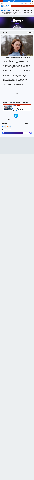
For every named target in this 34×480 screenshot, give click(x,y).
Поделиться (30, 32)
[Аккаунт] (32, 1)
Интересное (5, 129)
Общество (14, 105)
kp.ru (30, 123)
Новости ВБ (9, 129)
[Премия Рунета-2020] (14, 1)
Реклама (26, 3)
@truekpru (7, 121)
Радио (22, 3)
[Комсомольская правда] (8, 1)
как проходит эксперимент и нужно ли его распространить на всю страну (20, 108)
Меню (1, 1)
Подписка (31, 3)
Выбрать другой (6, 6)
